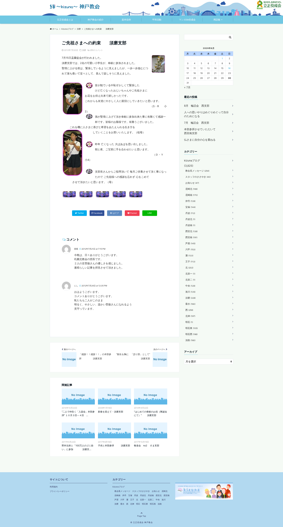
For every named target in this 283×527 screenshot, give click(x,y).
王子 (190, 261)
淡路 (190, 340)
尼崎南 (191, 194)
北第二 (190, 279)
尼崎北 (191, 188)
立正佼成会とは (65, 19)
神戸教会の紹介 (96, 19)
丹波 (190, 213)
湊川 (190, 291)
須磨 (84, 50)
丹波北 (190, 219)
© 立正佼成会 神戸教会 (141, 522)
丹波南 (190, 225)
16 (229, 68)
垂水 (190, 303)
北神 (190, 316)
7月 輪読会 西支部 (196, 122)
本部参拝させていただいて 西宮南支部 (206, 131)
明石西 (191, 334)
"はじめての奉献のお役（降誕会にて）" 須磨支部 (150, 413)
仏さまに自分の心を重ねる (200, 139)
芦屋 (190, 243)
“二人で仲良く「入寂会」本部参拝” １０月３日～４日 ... (78, 413)
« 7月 (187, 87)
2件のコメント (96, 50)
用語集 (216, 19)
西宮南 (191, 237)
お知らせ (192, 182)
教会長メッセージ (197, 170)
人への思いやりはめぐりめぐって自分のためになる (206, 114)
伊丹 (190, 201)
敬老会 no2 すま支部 (146, 445)
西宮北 (191, 231)
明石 (189, 322)
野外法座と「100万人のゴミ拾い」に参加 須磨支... (77, 447)
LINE (150, 213)
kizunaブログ (192, 160)
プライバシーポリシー (59, 491)
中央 (190, 285)
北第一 (190, 273)
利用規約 (54, 486)
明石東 (191, 328)
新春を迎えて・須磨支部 (110, 411)
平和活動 (156, 19)
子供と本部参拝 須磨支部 (114, 445)
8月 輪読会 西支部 (196, 105)
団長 (76, 249)
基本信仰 (126, 19)
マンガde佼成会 (187, 19)
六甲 (190, 249)
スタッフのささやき (198, 176)
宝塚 (190, 207)
